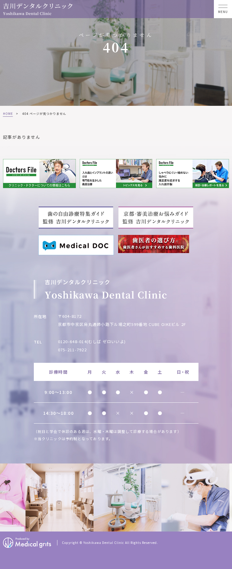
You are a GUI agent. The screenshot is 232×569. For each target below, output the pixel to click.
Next (226, 498)
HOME (8, 113)
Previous (5, 498)
